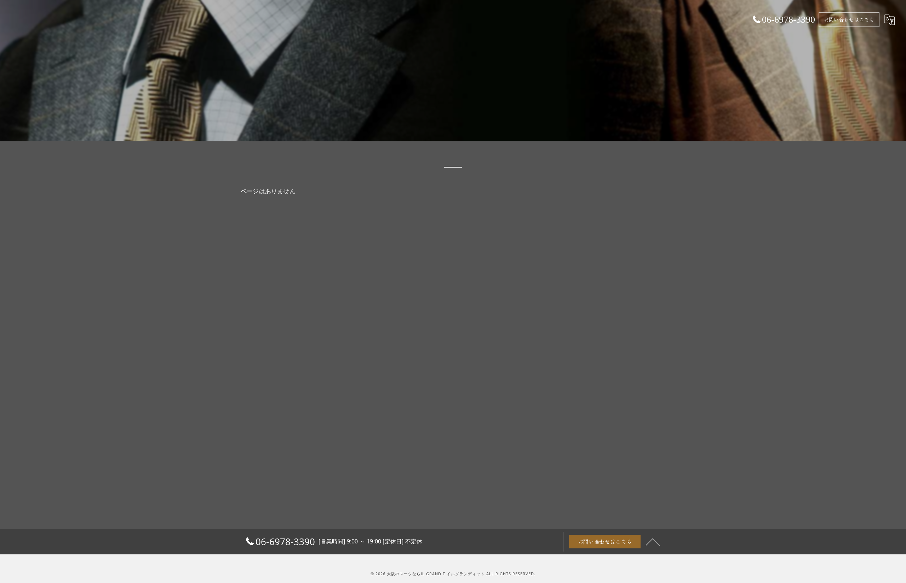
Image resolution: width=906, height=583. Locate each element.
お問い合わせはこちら (849, 19)
